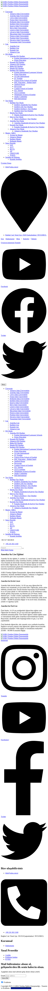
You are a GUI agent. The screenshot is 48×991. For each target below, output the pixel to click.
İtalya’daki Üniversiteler (18, 28)
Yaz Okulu (9, 101)
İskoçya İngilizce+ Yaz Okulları (25, 119)
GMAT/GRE (14, 153)
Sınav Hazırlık (10, 143)
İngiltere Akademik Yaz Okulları (25, 105)
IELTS (12, 149)
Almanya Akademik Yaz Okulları (26, 131)
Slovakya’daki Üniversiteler (19, 40)
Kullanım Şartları (11, 957)
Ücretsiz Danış (6, 163)
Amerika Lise (14, 46)
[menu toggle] (2, 8)
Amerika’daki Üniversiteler (19, 16)
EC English (18, 78)
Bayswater (18, 86)
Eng (2, 239)
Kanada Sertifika (16, 159)
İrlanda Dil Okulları (17, 68)
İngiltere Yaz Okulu (17, 103)
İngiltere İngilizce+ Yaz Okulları (25, 109)
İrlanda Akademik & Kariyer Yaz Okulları (29, 115)
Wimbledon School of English (24, 95)
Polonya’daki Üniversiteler (19, 36)
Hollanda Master (16, 141)
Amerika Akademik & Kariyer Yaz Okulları (29, 123)
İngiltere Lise (14, 48)
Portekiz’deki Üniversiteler (19, 38)
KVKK (8, 959)
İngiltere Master (15, 139)
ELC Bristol (18, 91)
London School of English (23, 89)
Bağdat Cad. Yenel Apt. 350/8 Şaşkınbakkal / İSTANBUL (26, 235)
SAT (11, 145)
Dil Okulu (9, 54)
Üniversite (9, 12)
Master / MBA (10, 133)
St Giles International (21, 76)
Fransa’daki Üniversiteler (19, 20)
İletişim (34, 239)
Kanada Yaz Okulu (16, 125)
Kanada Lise (14, 50)
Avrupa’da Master (16, 135)
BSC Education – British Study (25, 82)
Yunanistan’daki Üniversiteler (20, 42)
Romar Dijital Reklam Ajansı (21, 988)
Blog (18, 239)
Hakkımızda (10, 239)
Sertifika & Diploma (12, 157)
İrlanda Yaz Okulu (16, 113)
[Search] (23, 548)
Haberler (26, 239)
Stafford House (19, 84)
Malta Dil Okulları (16, 66)
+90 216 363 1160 (11, 544)
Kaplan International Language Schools (28, 58)
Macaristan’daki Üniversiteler (20, 34)
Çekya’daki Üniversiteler (18, 18)
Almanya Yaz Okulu (17, 129)
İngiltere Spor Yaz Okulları (23, 111)
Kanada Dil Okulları (17, 62)
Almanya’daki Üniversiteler (19, 14)
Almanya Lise (15, 52)
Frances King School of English (25, 80)
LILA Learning (19, 93)
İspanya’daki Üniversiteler (19, 26)
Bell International (20, 99)
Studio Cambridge (20, 97)
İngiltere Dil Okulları (17, 70)
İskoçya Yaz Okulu (16, 117)
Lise (6, 44)
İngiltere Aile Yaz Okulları (23, 107)
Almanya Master (16, 137)
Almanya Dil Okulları (17, 64)
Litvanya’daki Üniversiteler (19, 32)
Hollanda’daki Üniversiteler (19, 22)
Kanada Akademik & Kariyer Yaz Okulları (29, 127)
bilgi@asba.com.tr (11, 167)
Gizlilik (8, 955)
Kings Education (20, 60)
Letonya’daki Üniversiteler (19, 30)
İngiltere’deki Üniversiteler (19, 24)
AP (11, 151)
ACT (12, 147)
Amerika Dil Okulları (17, 56)
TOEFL (13, 155)
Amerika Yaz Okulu (17, 121)
